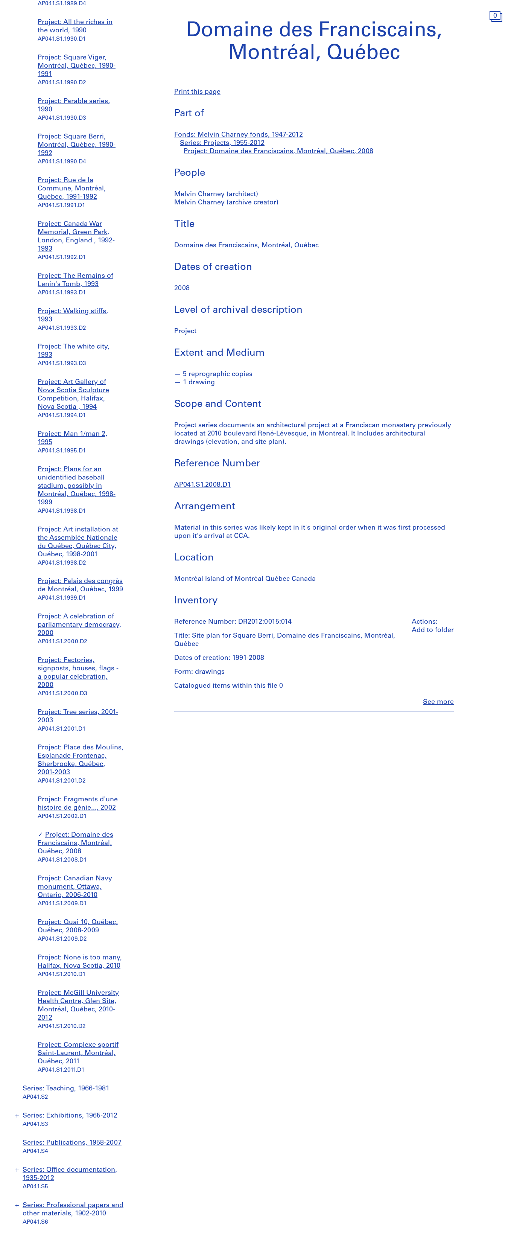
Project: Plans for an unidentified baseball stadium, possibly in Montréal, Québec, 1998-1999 (77, 486)
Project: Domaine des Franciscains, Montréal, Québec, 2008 (75, 843)
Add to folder (433, 630)
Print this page (197, 92)
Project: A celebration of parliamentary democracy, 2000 (79, 625)
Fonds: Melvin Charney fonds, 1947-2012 (238, 135)
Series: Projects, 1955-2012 (222, 143)
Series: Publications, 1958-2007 (72, 1143)
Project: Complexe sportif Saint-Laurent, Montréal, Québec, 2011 (78, 1053)
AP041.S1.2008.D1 (202, 485)
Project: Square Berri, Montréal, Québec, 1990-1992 (77, 145)
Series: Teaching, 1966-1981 (66, 1089)
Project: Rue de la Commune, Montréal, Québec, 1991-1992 (72, 189)
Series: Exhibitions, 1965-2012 (70, 1116)
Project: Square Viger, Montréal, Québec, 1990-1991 (77, 66)
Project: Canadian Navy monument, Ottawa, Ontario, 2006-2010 (75, 887)
